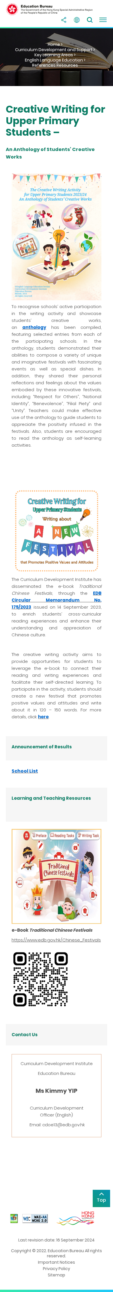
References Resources (55, 65)
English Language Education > (55, 60)
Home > (55, 44)
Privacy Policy (56, 1269)
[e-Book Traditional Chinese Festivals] (56, 876)
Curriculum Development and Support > (55, 49)
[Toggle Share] (63, 20)
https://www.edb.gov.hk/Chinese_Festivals (56, 940)
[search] (89, 20)
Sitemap (56, 1275)
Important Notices (56, 1262)
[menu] (103, 20)
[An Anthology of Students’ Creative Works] (56, 236)
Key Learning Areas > (55, 54)
